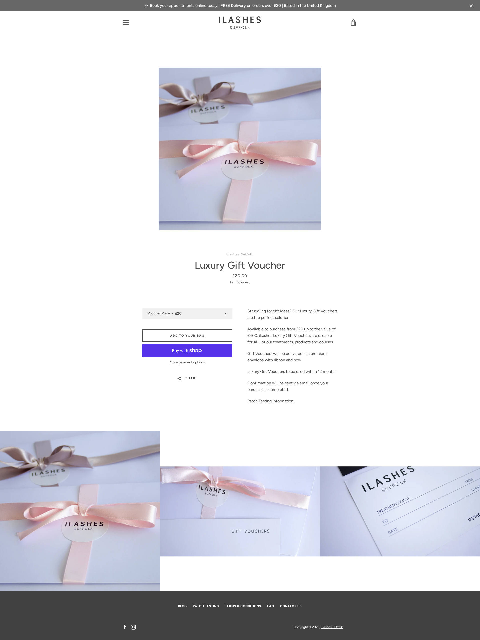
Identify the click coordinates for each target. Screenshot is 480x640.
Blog (182, 606)
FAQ (270, 606)
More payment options (187, 362)
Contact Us (291, 606)
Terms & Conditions (243, 606)
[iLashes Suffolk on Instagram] (133, 626)
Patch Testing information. (271, 401)
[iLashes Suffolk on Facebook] (125, 626)
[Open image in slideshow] (240, 149)
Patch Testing (206, 606)
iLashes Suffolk (332, 627)
